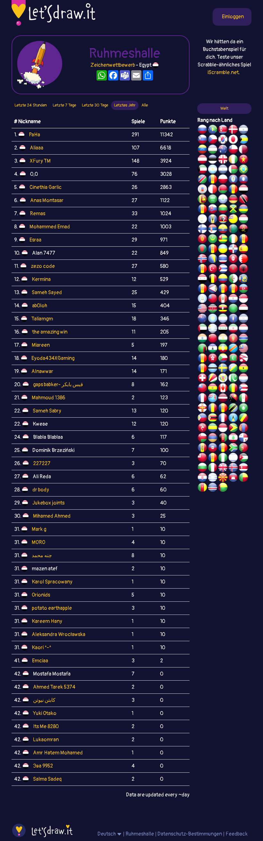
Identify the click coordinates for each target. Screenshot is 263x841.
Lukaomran (46, 739)
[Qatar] (243, 150)
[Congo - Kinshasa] (233, 349)
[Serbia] (213, 229)
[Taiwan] (202, 389)
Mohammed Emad (50, 227)
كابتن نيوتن (44, 700)
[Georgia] (223, 160)
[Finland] (202, 229)
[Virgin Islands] (223, 379)
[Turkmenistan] (233, 229)
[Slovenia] (202, 140)
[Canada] (223, 389)
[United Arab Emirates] (202, 329)
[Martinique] (202, 369)
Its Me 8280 (46, 726)
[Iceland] (233, 468)
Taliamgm (42, 319)
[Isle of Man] (202, 428)
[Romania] (213, 408)
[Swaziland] (223, 220)
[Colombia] (223, 279)
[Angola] (243, 229)
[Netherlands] (243, 329)
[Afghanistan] (223, 438)
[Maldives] (233, 359)
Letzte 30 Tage (95, 105)
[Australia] (223, 150)
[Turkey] (213, 269)
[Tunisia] (233, 259)
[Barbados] (213, 220)
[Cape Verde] (213, 488)
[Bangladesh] (202, 249)
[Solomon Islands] (233, 369)
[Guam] (233, 319)
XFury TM (40, 161)
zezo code (43, 266)
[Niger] (223, 339)
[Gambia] (243, 339)
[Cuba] (223, 269)
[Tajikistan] (213, 180)
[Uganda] (223, 309)
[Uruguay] (213, 329)
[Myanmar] (213, 299)
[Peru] (223, 299)
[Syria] (202, 279)
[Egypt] (243, 190)
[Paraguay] (233, 299)
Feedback (236, 834)
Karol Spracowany (52, 582)
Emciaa (40, 661)
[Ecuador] (223, 229)
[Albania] (243, 269)
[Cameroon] (202, 488)
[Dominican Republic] (233, 249)
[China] (213, 339)
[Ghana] (243, 369)
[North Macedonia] (223, 478)
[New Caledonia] (223, 418)
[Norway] (202, 259)
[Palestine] (202, 269)
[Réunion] (243, 239)
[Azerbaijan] (243, 289)
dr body (40, 490)
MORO (38, 542)
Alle (144, 105)
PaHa (34, 135)
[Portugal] (243, 448)
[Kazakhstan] (213, 319)
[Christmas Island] (213, 130)
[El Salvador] (243, 130)
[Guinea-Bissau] (223, 488)
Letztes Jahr (125, 105)
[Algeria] (233, 279)
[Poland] (223, 180)
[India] (202, 339)
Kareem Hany (47, 621)
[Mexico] (243, 398)
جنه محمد (42, 555)
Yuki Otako (44, 713)
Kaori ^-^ (41, 647)
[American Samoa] (213, 289)
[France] (202, 398)
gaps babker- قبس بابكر (58, 384)
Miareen (41, 345)
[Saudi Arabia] (213, 200)
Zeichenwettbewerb (112, 65)
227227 (41, 463)
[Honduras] (243, 319)
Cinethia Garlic (46, 187)
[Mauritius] (243, 210)
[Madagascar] (233, 170)
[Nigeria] (223, 458)
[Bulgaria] (202, 468)
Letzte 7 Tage (64, 105)
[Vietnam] (243, 160)
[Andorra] (223, 448)
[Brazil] (243, 170)
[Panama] (243, 438)
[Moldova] (202, 448)
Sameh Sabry (47, 411)
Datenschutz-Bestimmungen (189, 834)
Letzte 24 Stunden (30, 105)
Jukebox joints (48, 503)
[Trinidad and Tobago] (243, 200)
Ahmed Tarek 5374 (54, 687)
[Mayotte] (202, 190)
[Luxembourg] (243, 379)
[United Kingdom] (223, 468)
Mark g (39, 529)
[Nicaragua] (223, 170)
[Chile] (233, 150)
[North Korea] (223, 130)
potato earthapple (52, 608)
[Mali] (233, 389)
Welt (224, 108)
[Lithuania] (223, 210)
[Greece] (213, 478)
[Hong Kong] (213, 359)
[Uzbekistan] (213, 150)
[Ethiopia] (223, 349)
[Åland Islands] (223, 289)
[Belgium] (213, 279)
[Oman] (202, 438)
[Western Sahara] (233, 190)
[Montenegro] (233, 339)
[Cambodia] (233, 478)
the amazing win (49, 332)
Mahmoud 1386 (48, 398)
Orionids (41, 595)
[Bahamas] (243, 140)
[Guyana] (233, 428)
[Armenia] (213, 438)
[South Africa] (233, 448)
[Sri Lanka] (202, 200)
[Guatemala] (202, 299)
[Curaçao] (223, 408)
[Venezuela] (202, 150)
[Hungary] (243, 220)
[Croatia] (202, 478)
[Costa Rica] (243, 468)
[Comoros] (223, 359)
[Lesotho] (213, 349)
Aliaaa (36, 148)
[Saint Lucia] (233, 418)
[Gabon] (213, 428)
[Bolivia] (213, 389)
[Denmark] (233, 130)
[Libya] (233, 309)
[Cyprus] (202, 220)
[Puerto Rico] (243, 389)
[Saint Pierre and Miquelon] (243, 279)
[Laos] (243, 180)
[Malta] (213, 190)
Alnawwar (42, 371)
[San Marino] (223, 200)
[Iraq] (223, 329)
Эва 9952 (43, 766)
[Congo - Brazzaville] (243, 418)
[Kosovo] (202, 359)
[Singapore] (243, 299)
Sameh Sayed (47, 292)
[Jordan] (243, 458)
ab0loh (39, 305)
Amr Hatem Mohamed (58, 753)
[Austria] (202, 160)
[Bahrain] (243, 259)
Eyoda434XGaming (52, 358)
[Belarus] (223, 190)
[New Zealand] (202, 319)
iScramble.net (223, 72)
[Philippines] (202, 418)
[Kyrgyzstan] (202, 239)
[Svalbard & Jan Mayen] (202, 210)
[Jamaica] (233, 210)
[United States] (202, 309)
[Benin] (243, 478)
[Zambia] (202, 349)
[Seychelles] (213, 379)
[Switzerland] (202, 379)
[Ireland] (233, 239)
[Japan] (233, 140)
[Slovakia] (213, 210)
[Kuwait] (202, 170)
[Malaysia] (243, 349)
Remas (37, 213)
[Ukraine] (223, 249)
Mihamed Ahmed (52, 516)
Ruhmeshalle (139, 834)
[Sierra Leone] (223, 319)
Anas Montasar (47, 200)
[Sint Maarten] (213, 249)
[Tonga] (202, 458)
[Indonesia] (223, 428)
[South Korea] (223, 140)
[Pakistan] (233, 379)
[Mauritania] (213, 239)
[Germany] (233, 200)
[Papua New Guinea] (233, 398)
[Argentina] (213, 170)
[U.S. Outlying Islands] (213, 458)
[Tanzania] (233, 408)
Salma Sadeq (47, 779)
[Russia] (202, 130)
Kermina (41, 279)
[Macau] (243, 408)
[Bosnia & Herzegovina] (213, 259)
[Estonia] (213, 160)
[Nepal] (243, 359)
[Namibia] (202, 180)
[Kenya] (213, 309)
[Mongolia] (243, 428)
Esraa (35, 240)
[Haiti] (213, 448)
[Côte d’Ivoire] (233, 160)
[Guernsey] (202, 408)
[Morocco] (233, 269)
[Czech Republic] (213, 140)
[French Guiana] (233, 289)
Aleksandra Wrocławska (58, 634)
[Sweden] (223, 369)
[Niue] (233, 220)
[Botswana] (213, 369)
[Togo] (223, 239)
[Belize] (233, 180)
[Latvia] (223, 398)
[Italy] (213, 468)
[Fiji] (213, 398)
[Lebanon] (233, 438)
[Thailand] (223, 259)
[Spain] (243, 249)
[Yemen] (243, 309)
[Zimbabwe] (213, 418)
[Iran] (233, 329)
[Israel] (233, 458)
